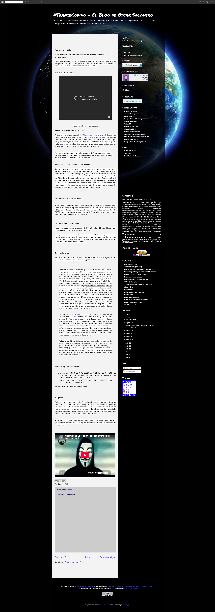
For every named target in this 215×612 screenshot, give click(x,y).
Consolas (140, 208)
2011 (141, 200)
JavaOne (158, 219)
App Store (145, 203)
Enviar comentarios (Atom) (74, 562)
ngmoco (149, 224)
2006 (127, 355)
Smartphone (151, 230)
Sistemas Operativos (134, 230)
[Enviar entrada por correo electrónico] (66, 484)
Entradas (128, 368)
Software (158, 230)
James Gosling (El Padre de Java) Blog (138, 284)
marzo (128, 336)
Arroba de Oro (127, 204)
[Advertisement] (84, 40)
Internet (131, 217)
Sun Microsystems (145, 231)
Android (127, 202)
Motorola (144, 223)
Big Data (147, 204)
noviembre (130, 320)
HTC (123, 217)
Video (136, 239)
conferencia (126, 208)
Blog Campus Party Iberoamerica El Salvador (140, 272)
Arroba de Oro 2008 (138, 204)
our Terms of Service (130, 588)
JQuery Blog (128, 287)
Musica (124, 224)
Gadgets (131, 214)
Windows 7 (135, 241)
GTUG (152, 214)
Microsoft (131, 223)
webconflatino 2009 (154, 239)
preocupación (80, 314)
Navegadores (133, 224)
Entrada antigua (108, 557)
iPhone (145, 216)
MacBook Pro (152, 221)
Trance (151, 237)
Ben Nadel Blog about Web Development (138, 269)
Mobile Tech (128, 295)
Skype (145, 230)
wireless (145, 241)
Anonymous (136, 203)
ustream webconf (127, 239)
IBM (127, 217)
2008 (123, 200)
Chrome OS (146, 206)
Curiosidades (155, 208)
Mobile (137, 223)
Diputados (135, 212)
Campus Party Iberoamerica (132, 206)
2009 (129, 199)
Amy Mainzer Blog (130, 264)
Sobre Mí (127, 153)
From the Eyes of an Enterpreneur (136, 279)
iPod (124, 219)
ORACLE (131, 226)
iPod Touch (131, 219)
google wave (146, 214)
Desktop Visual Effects (153, 210)
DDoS (143, 210)
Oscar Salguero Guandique (84, 586)
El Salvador (143, 212)
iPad (139, 217)
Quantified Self (136, 228)
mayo (128, 331)
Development (126, 212)
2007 (127, 352)
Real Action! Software (132, 156)
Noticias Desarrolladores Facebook (136, 300)
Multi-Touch (157, 223)
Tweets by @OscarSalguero (132, 56)
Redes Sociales (147, 228)
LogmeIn (145, 221)
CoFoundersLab (130, 151)
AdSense (151, 200)
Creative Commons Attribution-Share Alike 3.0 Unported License (130, 586)
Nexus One (142, 224)
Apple (153, 202)
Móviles (150, 223)
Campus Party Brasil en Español (135, 274)
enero (128, 339)
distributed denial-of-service (94, 135)
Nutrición (125, 226)
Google (138, 214)
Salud (124, 230)
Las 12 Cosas (132, 221)
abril (128, 334)
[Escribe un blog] (58, 480)
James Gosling (145, 219)
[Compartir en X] (60, 480)
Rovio (159, 228)
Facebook (151, 212)
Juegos (124, 221)
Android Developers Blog (133, 267)
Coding (158, 206)
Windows (125, 241)
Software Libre (128, 232)
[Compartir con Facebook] (63, 480)
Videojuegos (143, 239)
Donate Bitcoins (128, 85)
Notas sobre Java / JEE (132, 297)
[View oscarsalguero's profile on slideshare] (132, 103)
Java (152, 219)
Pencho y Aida (140, 226)
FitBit (156, 212)
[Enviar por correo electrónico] (55, 480)
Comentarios (130, 372)
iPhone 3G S (155, 217)
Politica (147, 226)
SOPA (136, 231)
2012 (145, 200)
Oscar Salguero (132, 41)
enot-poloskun (104, 605)
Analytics (158, 200)
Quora (143, 41)
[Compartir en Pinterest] (65, 480)
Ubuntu (158, 237)
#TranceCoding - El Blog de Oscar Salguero (103, 14)
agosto (129, 323)
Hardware (158, 214)
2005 (127, 358)
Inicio (87, 557)
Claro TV (153, 206)
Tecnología (157, 232)
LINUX (139, 221)
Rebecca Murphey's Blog (133, 302)
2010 (136, 200)
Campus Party (156, 205)
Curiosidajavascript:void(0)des (131, 210)
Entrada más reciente (65, 557)
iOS (135, 217)
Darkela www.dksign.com (133, 277)
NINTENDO (157, 224)
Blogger (127, 605)
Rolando (154, 228)
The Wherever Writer (131, 305)
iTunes (138, 219)
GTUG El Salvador (130, 282)
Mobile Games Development (134, 292)
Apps (159, 203)
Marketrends (128, 290)
